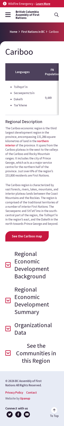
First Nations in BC (33, 32)
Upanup (25, 398)
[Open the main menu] (8, 14)
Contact (31, 392)
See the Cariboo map (27, 236)
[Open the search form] (56, 15)
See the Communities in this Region (36, 353)
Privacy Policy (14, 392)
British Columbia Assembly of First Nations (27, 14)
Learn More (43, 4)
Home (13, 32)
